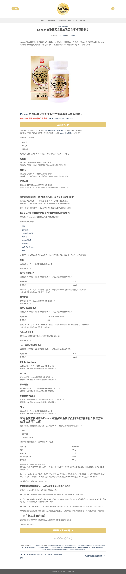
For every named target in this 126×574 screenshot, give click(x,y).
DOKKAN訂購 (72, 20)
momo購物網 (26, 240)
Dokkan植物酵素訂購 (47, 549)
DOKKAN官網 (71, 35)
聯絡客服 (82, 20)
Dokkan (24, 114)
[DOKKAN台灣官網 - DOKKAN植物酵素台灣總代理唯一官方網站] (63, 9)
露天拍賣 (25, 230)
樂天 (23, 251)
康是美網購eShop (28, 247)
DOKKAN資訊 (61, 20)
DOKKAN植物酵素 (63, 26)
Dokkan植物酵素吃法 (30, 547)
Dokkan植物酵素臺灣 (97, 547)
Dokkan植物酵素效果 (57, 547)
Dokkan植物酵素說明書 (61, 549)
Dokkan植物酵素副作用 (84, 545)
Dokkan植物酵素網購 (84, 547)
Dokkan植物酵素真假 (70, 547)
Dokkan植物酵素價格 (70, 545)
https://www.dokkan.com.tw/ (61, 118)
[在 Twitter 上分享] (59, 538)
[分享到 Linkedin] (70, 538)
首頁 (42, 20)
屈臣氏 (24, 237)
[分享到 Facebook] (56, 538)
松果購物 (25, 243)
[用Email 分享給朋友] (63, 538)
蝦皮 (23, 226)
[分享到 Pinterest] (66, 538)
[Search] (112, 8)
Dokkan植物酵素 (65, 133)
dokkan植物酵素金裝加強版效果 (91, 556)
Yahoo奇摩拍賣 (27, 233)
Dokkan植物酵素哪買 (44, 547)
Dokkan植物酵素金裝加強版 (53, 130)
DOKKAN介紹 (50, 20)
